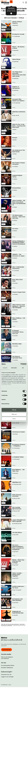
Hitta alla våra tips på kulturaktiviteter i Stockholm (13, 624)
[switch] (24, 395)
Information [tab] (14, 367)
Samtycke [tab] (5, 367)
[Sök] (23, 2)
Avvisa (14, 418)
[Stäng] (11, 13)
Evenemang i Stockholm (6, 625)
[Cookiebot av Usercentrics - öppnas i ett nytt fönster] (20, 364)
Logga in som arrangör (7, 676)
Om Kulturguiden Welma (7, 665)
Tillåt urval (14, 414)
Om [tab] (23, 367)
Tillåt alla (14, 409)
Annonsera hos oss (6, 674)
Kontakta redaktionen (7, 667)
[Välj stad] (11, 1)
